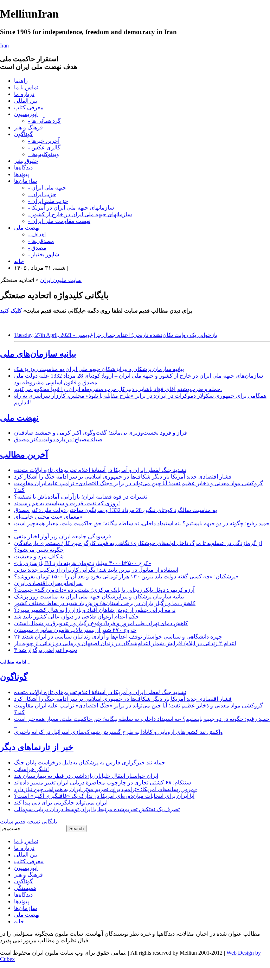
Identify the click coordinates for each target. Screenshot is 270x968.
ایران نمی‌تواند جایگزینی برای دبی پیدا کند (61, 803)
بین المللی (25, 101)
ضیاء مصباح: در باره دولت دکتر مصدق (58, 439)
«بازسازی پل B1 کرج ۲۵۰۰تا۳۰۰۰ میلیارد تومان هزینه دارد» (82, 563)
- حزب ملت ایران (48, 201)
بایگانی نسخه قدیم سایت (28, 822)
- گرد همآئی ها (44, 121)
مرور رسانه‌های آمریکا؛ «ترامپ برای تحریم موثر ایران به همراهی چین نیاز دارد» (105, 789)
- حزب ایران (42, 194)
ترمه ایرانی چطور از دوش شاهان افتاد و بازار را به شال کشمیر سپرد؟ (94, 610)
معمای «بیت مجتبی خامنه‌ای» (48, 517)
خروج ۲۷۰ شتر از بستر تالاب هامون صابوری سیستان (75, 630)
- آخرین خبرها (43, 141)
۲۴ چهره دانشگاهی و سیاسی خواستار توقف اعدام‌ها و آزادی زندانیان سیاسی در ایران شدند (118, 637)
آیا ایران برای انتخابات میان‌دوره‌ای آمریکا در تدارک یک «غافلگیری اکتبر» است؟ (104, 796)
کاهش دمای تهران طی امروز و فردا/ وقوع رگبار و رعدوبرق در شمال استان (101, 623)
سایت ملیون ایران (61, 280)
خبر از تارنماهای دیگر (36, 747)
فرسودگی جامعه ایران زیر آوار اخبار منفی (62, 536)
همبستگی (25, 888)
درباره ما (24, 94)
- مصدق (37, 248)
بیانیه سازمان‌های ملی (38, 353)
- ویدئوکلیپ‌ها (43, 154)
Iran (4, 46)
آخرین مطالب (24, 454)
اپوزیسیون (26, 114)
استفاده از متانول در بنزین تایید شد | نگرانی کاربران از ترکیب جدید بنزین (96, 570)
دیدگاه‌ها (23, 168)
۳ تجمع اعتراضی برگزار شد (45, 650)
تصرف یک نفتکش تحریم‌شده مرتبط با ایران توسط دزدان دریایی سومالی (97, 809)
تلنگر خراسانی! (31, 769)
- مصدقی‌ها (41, 241)
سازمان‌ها (25, 181)
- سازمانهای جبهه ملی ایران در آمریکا (71, 208)
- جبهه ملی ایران (47, 188)
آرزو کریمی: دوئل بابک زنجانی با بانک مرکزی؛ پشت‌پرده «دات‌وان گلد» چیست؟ (104, 590)
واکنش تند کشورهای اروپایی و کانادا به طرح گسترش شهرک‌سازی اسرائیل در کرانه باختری (118, 732)
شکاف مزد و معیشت (39, 556)
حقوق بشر (26, 161)
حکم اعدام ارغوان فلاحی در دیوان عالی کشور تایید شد (76, 617)
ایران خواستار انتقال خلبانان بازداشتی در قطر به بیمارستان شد (86, 776)
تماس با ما (26, 87)
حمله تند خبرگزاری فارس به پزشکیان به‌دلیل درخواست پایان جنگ (89, 762)
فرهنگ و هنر (28, 127)
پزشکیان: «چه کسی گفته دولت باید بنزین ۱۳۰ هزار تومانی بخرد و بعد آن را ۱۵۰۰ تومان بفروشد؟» (126, 576)
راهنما (21, 81)
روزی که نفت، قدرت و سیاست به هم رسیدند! (67, 503)
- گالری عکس (44, 147)
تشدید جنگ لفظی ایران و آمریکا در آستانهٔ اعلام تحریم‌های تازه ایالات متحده (100, 470)
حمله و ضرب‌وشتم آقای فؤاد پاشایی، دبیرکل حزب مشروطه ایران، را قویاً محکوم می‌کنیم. (118, 389)
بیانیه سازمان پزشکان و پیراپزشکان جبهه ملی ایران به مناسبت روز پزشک (99, 369)
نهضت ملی (26, 228)
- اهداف (37, 234)
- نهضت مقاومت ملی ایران (59, 221)
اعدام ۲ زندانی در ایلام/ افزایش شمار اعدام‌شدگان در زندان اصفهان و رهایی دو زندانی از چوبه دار (125, 643)
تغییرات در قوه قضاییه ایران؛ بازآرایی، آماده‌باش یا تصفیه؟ (80, 497)
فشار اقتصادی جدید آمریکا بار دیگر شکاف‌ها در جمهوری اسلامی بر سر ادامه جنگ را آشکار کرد (123, 477)
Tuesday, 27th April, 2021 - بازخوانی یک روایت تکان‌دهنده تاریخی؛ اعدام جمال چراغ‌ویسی (115, 335)
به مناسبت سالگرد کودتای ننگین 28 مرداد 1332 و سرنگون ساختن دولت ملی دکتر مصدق (115, 510)
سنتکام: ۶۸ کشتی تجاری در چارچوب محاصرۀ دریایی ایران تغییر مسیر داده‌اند (102, 783)
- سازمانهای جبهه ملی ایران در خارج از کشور (80, 214)
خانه (19, 261)
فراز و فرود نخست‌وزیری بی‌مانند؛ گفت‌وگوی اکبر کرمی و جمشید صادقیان (100, 433)
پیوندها (21, 174)
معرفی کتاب (29, 107)
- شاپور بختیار (43, 254)
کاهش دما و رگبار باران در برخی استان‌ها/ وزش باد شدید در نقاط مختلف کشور (104, 603)
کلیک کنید (11, 311)
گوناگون (23, 134)
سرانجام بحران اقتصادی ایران (48, 583)
